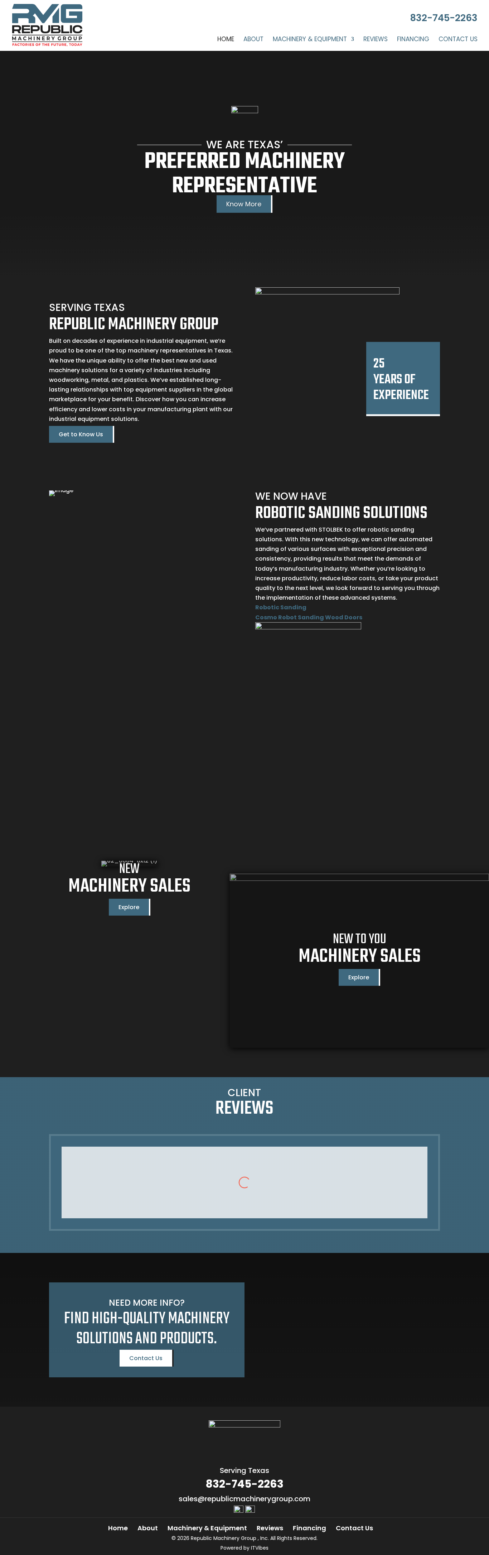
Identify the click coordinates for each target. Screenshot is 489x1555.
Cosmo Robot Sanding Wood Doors (308, 617)
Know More (243, 204)
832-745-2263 (444, 17)
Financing (413, 40)
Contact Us (458, 40)
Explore (128, 907)
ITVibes (259, 1547)
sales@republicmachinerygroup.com (244, 1499)
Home (225, 40)
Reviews (375, 40)
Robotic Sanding (280, 607)
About (253, 40)
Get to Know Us (81, 434)
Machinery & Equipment (310, 40)
